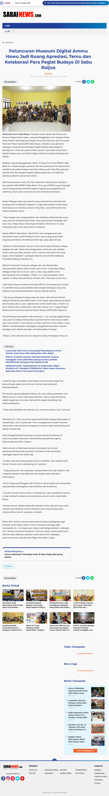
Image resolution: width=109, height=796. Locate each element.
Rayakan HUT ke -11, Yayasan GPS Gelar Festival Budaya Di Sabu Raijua (77, 727)
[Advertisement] (83, 126)
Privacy (97, 783)
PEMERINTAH (81, 770)
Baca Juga (70, 663)
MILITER (63, 770)
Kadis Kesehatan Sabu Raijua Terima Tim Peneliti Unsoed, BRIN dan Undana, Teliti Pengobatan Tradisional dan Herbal (78, 715)
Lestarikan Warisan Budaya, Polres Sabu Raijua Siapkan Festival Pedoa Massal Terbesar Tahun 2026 (78, 703)
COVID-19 (33, 770)
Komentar (11, 82)
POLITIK (32, 773)
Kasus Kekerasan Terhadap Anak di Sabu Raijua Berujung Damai (33, 555)
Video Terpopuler (74, 646)
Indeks (8, 26)
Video (10, 31)
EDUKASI (8, 566)
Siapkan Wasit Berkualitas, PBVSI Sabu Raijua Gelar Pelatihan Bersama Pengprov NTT (76, 739)
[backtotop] (54, 761)
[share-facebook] (84, 82)
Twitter (18, 782)
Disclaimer (98, 780)
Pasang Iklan (99, 773)
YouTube (24, 782)
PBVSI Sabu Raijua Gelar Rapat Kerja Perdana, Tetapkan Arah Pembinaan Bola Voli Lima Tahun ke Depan (77, 3)
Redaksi (97, 770)
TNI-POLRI (80, 773)
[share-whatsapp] (92, 82)
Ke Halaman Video (84, 654)
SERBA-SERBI (65, 773)
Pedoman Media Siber (101, 776)
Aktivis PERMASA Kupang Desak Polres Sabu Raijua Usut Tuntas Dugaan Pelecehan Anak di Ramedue (77, 690)
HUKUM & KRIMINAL (52, 770)
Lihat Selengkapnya (85, 751)
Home (7, 3)
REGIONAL (49, 773)
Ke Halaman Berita (85, 671)
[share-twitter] (88, 82)
